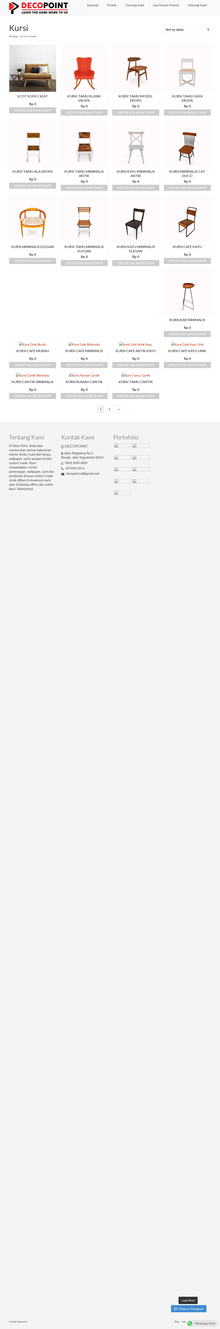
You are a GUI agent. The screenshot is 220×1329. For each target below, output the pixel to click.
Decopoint (22, 1321)
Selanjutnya (25, 489)
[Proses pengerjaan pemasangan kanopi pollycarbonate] (194, 1123)
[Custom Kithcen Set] (122, 484)
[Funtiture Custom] (122, 449)
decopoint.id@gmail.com (82, 473)
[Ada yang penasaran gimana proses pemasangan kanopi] (182, 882)
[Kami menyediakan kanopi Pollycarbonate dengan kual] (182, 538)
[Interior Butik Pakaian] (140, 472)
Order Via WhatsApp (33, 110)
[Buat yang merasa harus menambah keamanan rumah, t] (206, 894)
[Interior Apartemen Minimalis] (122, 472)
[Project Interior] (140, 449)
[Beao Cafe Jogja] (140, 484)
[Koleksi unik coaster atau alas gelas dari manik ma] (170, 602)
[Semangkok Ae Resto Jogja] (140, 460)
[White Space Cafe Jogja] (122, 496)
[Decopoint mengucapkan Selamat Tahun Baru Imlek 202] (170, 879)
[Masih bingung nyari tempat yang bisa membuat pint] (206, 1166)
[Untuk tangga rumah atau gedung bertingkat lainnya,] (206, 536)
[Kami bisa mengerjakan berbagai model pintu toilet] (194, 559)
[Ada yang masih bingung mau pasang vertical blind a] (170, 1147)
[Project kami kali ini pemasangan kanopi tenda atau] (182, 1166)
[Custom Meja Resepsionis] (122, 460)
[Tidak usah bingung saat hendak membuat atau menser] (194, 905)
